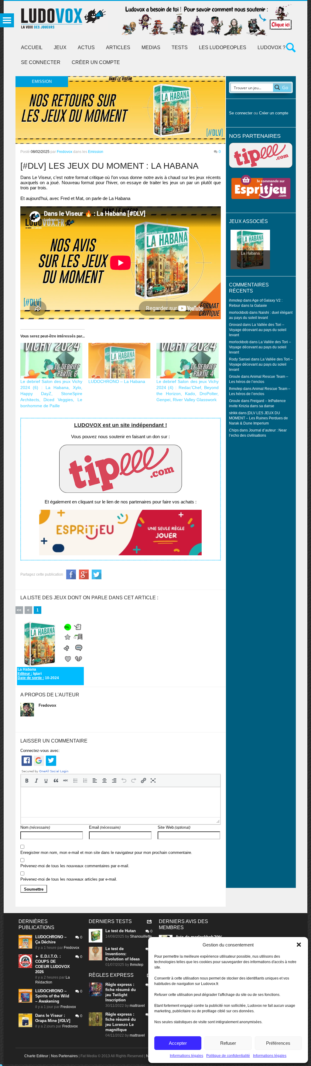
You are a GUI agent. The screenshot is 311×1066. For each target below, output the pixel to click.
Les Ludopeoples (222, 47)
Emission (95, 152)
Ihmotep (235, 389)
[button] (299, 945)
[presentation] (27, 780)
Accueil (32, 47)
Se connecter (40, 62)
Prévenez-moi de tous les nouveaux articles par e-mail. (68, 879)
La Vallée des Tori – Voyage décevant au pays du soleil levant (257, 330)
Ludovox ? (271, 47)
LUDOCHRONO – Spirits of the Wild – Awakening (52, 996)
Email (105, 827)
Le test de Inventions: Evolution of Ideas (122, 953)
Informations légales (186, 1056)
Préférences (278, 1043)
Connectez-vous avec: (40, 750)
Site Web (174, 827)
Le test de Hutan (120, 931)
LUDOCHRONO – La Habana (116, 381)
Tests (180, 47)
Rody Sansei (239, 359)
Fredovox (64, 152)
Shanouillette (141, 936)
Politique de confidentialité (228, 1056)
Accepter (178, 1043)
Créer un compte (96, 62)
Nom (35, 827)
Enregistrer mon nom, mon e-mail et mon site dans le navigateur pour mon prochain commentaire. (106, 852)
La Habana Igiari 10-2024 (38, 673)
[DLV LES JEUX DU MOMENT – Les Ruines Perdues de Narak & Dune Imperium (258, 418)
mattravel (137, 1005)
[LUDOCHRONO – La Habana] (119, 360)
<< (19, 610)
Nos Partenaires (64, 1056)
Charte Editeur (36, 1056)
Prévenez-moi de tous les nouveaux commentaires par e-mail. (74, 866)
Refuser (228, 1043)
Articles (118, 47)
